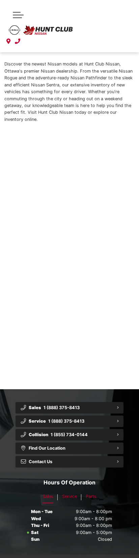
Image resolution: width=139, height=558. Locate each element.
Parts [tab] (91, 496)
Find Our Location (47, 448)
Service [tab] (69, 496)
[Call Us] (18, 41)
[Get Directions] (8, 41)
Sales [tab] (48, 496)
